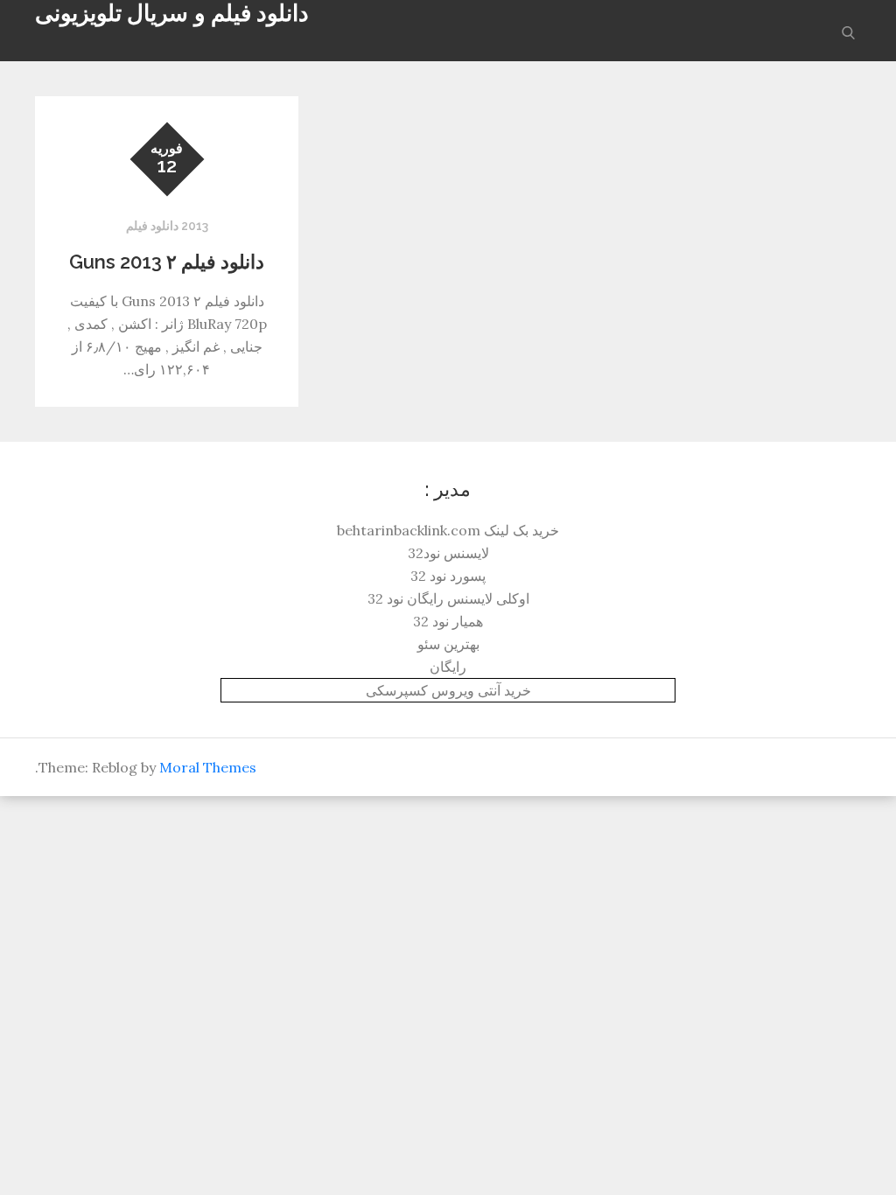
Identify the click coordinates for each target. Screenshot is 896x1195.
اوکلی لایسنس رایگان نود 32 (448, 598)
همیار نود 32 (448, 621)
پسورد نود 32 (448, 575)
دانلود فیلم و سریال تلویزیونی (172, 13)
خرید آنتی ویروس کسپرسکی (448, 690)
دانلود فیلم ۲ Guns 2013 (166, 261)
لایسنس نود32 (448, 553)
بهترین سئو (448, 644)
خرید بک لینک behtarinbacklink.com (448, 530)
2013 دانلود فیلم (167, 226)
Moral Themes (207, 767)
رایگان (448, 666)
